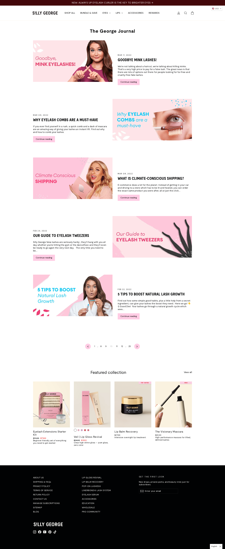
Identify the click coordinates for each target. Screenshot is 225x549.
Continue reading (128, 82)
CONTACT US (40, 499)
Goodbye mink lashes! (137, 60)
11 (117, 346)
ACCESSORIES (135, 12)
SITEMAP (37, 507)
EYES (106, 12)
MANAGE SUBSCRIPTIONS (46, 503)
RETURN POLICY (41, 494)
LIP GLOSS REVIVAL (92, 477)
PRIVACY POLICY (41, 486)
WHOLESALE (88, 507)
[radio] (75, 430)
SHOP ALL (69, 12)
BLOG (36, 511)
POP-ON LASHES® (91, 486)
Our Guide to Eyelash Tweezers (61, 235)
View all (188, 372)
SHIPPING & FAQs (42, 482)
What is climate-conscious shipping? (151, 178)
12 (122, 346)
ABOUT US (38, 477)
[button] (216, 9)
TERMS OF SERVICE (43, 490)
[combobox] (216, 546)
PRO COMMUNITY (91, 511)
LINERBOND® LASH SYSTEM (96, 490)
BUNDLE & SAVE (88, 12)
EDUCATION (88, 503)
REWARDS (154, 12)
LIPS (118, 12)
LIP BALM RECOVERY (92, 482)
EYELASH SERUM (90, 494)
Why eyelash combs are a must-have (65, 120)
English (214, 546)
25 (130, 346)
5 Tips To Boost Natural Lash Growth (151, 294)
